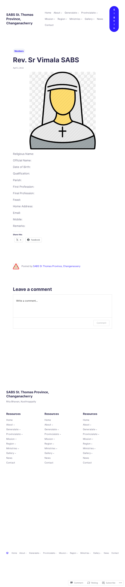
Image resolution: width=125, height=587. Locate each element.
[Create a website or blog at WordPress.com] (7, 553)
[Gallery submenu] (94, 19)
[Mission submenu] (54, 19)
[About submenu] (61, 13)
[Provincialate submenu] (97, 13)
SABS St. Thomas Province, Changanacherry (19, 19)
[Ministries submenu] (81, 19)
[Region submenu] (66, 19)
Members (19, 51)
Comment (101, 323)
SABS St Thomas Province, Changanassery (56, 266)
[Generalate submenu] (78, 13)
